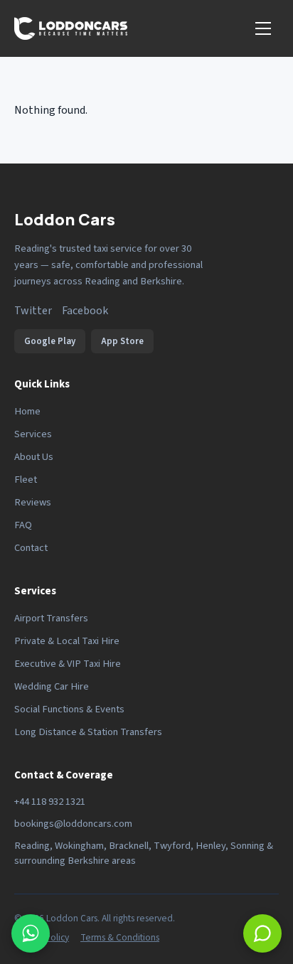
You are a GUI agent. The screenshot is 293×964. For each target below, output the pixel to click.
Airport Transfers (51, 618)
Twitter (33, 310)
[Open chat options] (30, 933)
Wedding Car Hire (51, 686)
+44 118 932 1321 (49, 801)
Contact (31, 547)
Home (27, 411)
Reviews (32, 502)
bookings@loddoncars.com (73, 823)
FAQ (23, 525)
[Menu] (263, 28)
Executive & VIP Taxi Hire (67, 663)
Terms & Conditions (119, 937)
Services (33, 434)
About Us (33, 456)
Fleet (25, 479)
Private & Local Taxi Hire (66, 640)
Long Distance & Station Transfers (88, 731)
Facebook (85, 310)
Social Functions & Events (69, 709)
